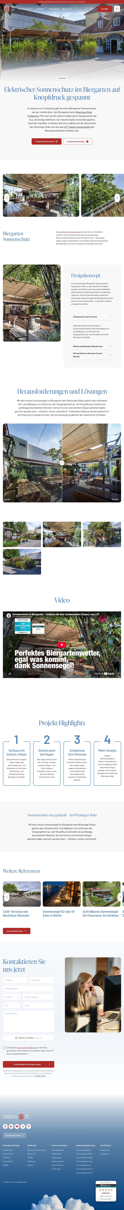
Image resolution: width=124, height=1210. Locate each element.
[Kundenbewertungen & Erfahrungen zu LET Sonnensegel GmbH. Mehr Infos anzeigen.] (106, 1191)
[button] (25, 8)
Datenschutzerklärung (26, 1047)
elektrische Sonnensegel (70, 232)
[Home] (9, 9)
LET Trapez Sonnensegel (77, 126)
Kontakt (104, 9)
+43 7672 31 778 (39, 1076)
